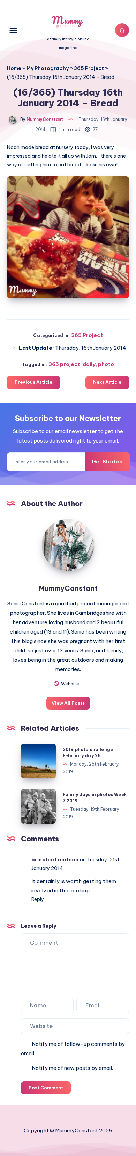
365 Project (89, 68)
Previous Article (33, 382)
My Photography (48, 68)
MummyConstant (68, 588)
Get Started (107, 462)
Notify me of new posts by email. (72, 1068)
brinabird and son (55, 860)
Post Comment (46, 1087)
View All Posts (68, 703)
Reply (37, 899)
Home (14, 68)
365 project (64, 364)
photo (106, 364)
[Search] (122, 30)
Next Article (107, 382)
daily (89, 364)
